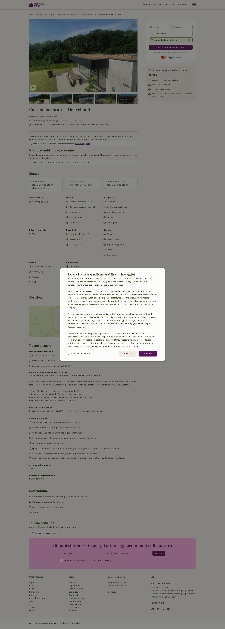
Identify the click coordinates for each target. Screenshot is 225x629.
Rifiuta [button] (128, 354)
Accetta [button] (147, 354)
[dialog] (112, 314)
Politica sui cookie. (130, 346)
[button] (79, 353)
